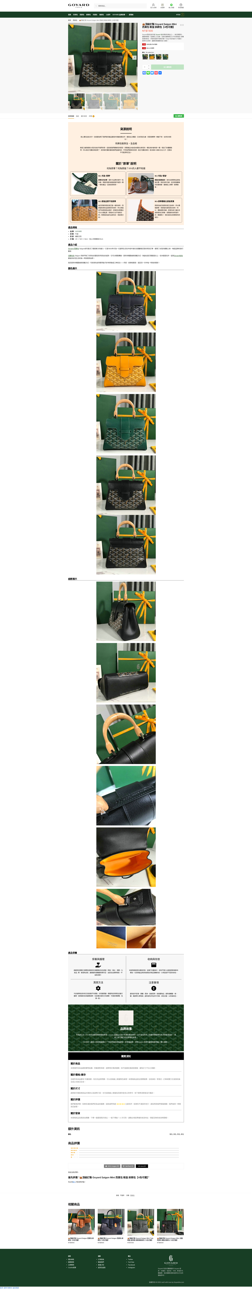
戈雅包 (116, 1035)
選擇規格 (81, 1247)
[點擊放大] (103, 57)
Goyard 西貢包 (73, 249)
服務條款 (71, 1262)
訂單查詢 (101, 1259)
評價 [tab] (91, 116)
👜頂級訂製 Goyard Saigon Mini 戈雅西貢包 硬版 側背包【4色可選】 (170, 1239)
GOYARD (78, 231)
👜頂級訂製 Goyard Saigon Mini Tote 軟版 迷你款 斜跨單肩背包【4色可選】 (140, 1239)
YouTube (131, 1262)
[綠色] (165, 57)
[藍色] (145, 57)
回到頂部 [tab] (71, 116)
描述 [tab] (77, 116)
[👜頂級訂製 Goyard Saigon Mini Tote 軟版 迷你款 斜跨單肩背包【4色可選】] (140, 1222)
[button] (180, 15)
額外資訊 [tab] (84, 116)
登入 (74, 1182)
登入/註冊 (153, 7)
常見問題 (181, 7)
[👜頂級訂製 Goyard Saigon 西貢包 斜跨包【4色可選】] (181, 25)
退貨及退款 (101, 1267)
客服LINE (101, 1265)
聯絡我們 (101, 1262)
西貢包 (75, 20)
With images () (113, 1166)
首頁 (69, 20)
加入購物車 (167, 67)
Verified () (129, 1166)
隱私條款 (71, 1259)
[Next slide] (134, 58)
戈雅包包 (71, 256)
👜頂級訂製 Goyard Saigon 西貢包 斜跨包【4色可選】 (81, 1239)
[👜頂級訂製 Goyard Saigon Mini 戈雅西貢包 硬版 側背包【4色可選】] (170, 1222)
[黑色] (159, 57)
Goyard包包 (178, 256)
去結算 (162, 7)
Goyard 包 (159, 34)
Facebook (131, 1265)
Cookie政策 (72, 1267)
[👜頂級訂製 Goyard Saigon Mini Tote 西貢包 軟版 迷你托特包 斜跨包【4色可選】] (183, 25)
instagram (131, 1267)
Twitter (130, 1259)
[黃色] (152, 57)
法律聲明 (71, 1265)
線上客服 (171, 7)
